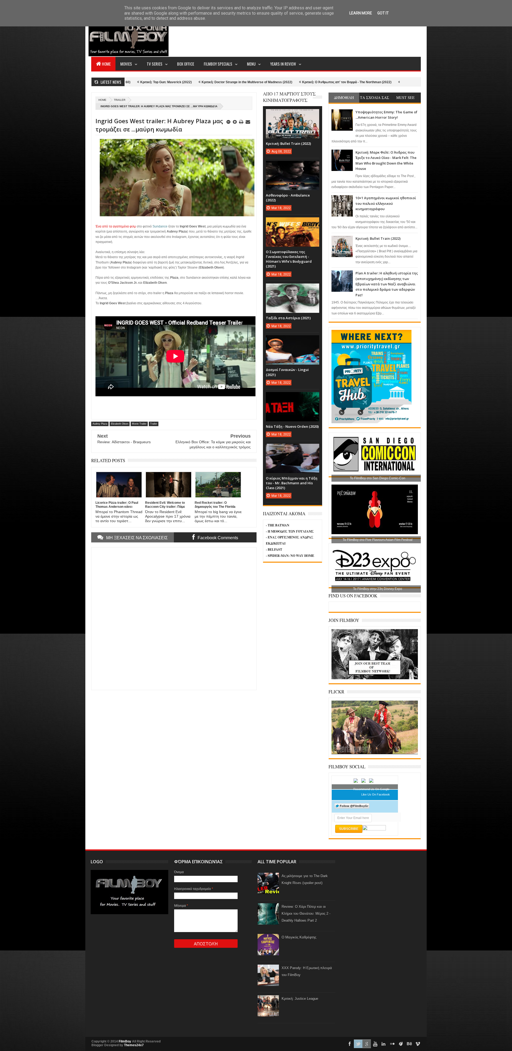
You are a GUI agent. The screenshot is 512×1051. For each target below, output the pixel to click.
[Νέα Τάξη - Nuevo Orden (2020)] (292, 397)
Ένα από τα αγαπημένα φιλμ (115, 226)
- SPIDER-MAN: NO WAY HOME (290, 555)
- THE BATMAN (277, 525)
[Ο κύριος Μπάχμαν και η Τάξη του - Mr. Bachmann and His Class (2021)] (292, 449)
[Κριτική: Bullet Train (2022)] (292, 114)
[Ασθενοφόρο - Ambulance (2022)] (292, 166)
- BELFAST (274, 549)
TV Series (154, 64)
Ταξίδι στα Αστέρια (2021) (288, 317)
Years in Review (283, 64)
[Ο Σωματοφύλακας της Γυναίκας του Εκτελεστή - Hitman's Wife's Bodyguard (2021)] (292, 222)
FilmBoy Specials (218, 64)
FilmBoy (125, 1041)
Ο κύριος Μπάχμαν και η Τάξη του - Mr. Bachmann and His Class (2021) (291, 483)
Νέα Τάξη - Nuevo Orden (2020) (292, 426)
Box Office (185, 64)
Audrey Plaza (100, 423)
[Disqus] (173, 618)
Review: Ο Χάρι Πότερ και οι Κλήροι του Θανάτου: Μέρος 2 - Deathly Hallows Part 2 (306, 913)
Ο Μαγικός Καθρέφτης (299, 937)
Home (106, 64)
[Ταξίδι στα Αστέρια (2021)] (292, 288)
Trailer (119, 99)
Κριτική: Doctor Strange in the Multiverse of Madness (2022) (196, 82)
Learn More (360, 13)
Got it (383, 13)
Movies (126, 64)
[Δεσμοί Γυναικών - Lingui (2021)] (292, 340)
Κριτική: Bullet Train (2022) (378, 238)
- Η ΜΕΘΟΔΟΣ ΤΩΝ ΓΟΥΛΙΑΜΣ (290, 531)
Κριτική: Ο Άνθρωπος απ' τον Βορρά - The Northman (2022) (296, 82)
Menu (251, 64)
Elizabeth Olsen (119, 423)
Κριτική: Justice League (300, 999)
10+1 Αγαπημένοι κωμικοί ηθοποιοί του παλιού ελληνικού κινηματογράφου (385, 203)
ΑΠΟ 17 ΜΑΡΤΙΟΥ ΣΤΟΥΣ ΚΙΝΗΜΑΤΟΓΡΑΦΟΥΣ (289, 97)
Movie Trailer (139, 423)
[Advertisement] (324, 36)
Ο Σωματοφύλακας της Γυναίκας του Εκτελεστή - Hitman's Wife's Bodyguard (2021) (289, 259)
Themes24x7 (134, 1045)
